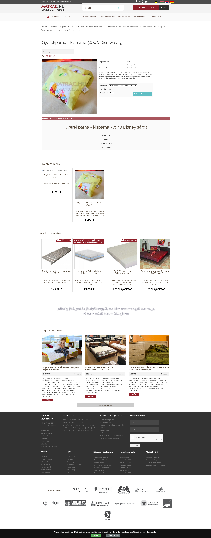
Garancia (103, 427)
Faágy (69, 472)
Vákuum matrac (46, 459)
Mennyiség (104, 93)
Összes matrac (46, 470)
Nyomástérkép (105, 422)
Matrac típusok (46, 467)
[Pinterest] (146, 2)
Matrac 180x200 (125, 465)
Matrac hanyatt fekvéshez (102, 473)
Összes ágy (71, 462)
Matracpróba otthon (107, 430)
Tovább (47, 400)
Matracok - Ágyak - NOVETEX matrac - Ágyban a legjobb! (76, 27)
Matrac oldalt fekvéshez (101, 460)
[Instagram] (139, 2)
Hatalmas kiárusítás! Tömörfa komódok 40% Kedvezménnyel (149, 368)
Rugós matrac (45, 472)
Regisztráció (151, 8)
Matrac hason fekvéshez (102, 465)
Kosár (165, 8)
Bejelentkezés (140, 8)
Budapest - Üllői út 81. (153, 457)
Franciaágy (71, 467)
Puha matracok (98, 470)
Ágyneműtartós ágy (74, 464)
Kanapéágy (71, 459)
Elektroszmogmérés (107, 420)
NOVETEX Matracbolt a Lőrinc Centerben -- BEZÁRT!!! (100, 368)
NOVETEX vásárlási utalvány (110, 438)
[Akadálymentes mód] (156, 2)
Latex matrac (45, 462)
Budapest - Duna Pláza (154, 462)
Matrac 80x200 (125, 462)
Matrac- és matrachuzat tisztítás (111, 435)
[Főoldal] (48, 17)
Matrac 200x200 (126, 457)
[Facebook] (136, 2)
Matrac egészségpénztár (56, 490)
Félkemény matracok (101, 468)
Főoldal (44, 27)
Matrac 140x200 (125, 473)
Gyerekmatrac (46, 464)
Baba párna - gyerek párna (154, 27)
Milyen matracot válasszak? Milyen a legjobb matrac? (60, 368)
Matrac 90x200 (125, 468)
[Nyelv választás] (162, 2)
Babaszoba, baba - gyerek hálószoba (122, 27)
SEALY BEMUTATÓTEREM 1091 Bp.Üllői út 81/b (78, 431)
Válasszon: (104, 85)
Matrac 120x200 (125, 470)
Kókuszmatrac (46, 456)
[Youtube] (143, 2)
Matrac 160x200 (125, 460)
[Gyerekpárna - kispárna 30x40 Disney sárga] (69, 86)
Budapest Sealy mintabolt (155, 465)
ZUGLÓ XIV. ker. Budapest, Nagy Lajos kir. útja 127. (79, 428)
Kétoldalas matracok (100, 457)
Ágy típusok (71, 456)
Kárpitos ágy (71, 470)
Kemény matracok (100, 462)
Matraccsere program (107, 433)
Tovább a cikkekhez (105, 405)
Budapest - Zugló (152, 460)
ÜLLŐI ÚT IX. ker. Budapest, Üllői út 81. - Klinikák (78, 425)
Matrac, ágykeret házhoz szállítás (112, 425)
